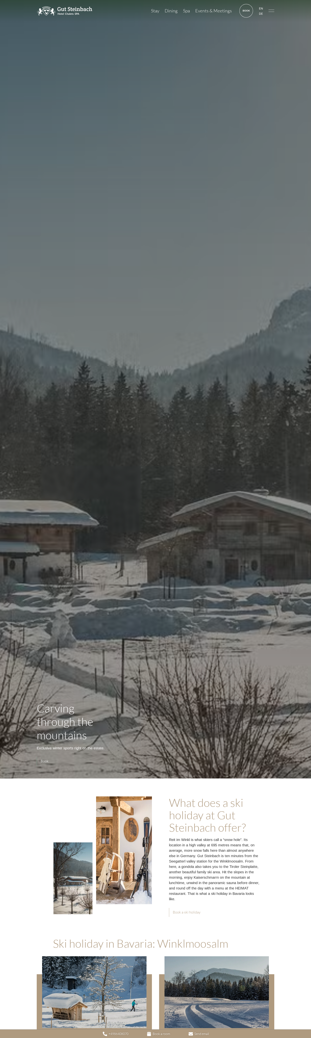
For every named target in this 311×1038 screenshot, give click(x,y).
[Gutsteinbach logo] (65, 11)
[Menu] (271, 11)
